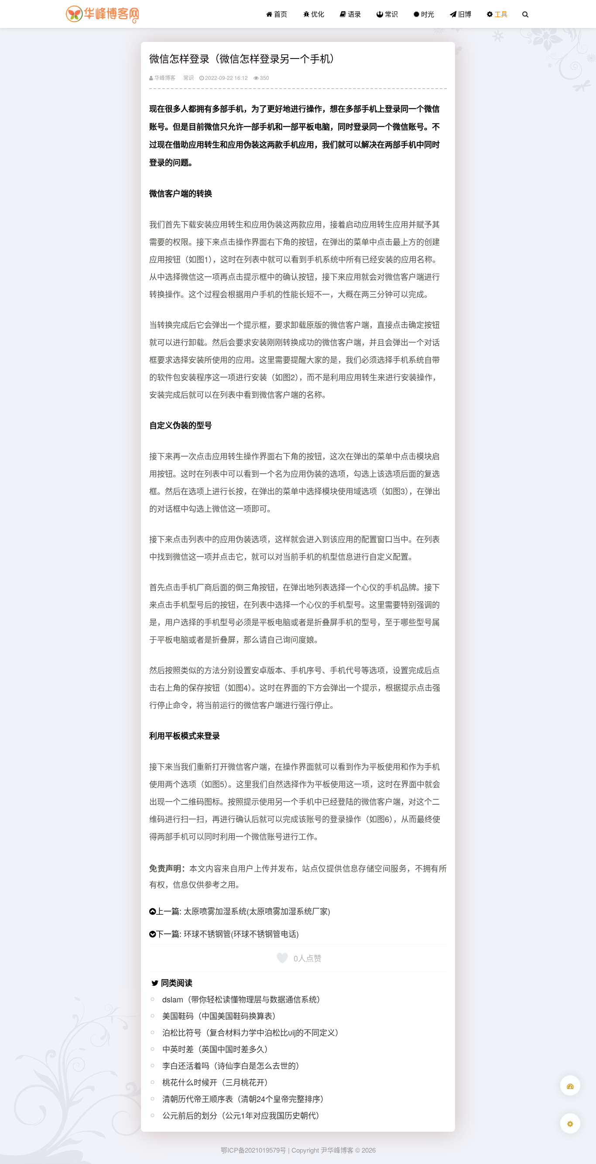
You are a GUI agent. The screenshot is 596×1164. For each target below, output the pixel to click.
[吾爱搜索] (570, 1085)
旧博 (463, 13)
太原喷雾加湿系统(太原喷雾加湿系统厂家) (257, 910)
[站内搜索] (525, 14)
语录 (353, 13)
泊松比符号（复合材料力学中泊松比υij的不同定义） (252, 1032)
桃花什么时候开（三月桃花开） (217, 1082)
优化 (316, 13)
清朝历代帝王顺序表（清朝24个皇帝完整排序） (245, 1098)
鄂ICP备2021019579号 (253, 1149)
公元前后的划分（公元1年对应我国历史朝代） (243, 1115)
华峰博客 (164, 77)
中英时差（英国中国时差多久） (217, 1048)
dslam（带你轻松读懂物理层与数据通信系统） (243, 999)
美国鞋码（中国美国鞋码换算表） (221, 1015)
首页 (279, 13)
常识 (390, 13)
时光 (426, 13)
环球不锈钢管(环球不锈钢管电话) (241, 933)
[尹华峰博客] (102, 14)
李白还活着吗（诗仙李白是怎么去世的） (233, 1065)
